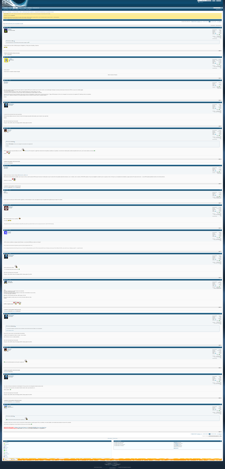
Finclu (6, 450)
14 (212, 21)
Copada (6, 452)
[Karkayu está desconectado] (5, 31)
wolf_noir (14, 187)
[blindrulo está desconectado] (6, 208)
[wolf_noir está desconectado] (5, 130)
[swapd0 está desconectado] (5, 232)
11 (208, 21)
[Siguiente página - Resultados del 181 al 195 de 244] (217, 21)
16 (215, 21)
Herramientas (212, 25)
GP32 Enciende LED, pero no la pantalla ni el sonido (14, 23)
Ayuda (214, 0)
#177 (220, 313)
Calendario (13, 9)
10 (206, 21)
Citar (220, 50)
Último (220, 21)
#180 (220, 404)
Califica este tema (218, 25)
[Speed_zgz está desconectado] (5, 282)
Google (6, 448)
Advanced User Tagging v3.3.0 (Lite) (106, 467)
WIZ (35, 427)
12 (209, 21)
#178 (220, 347)
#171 (220, 165)
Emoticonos (177, 443)
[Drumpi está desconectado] (5, 407)
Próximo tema (115, 438)
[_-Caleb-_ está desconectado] (6, 60)
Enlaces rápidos (28, 9)
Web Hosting (210, 459)
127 (220, 68)
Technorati (7, 444)
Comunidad (17, 9)
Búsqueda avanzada (219, 9)
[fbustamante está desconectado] (6, 105)
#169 (220, 102)
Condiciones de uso (216, 459)
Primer (199, 21)
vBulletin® (112, 463)
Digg (5, 445)
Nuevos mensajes (6, 9)
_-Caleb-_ (5, 54)
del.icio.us (6, 447)
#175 (220, 253)
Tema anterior (110, 438)
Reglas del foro (176, 448)
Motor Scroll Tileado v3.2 (23, 427)
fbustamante (7, 95)
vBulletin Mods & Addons (115, 467)
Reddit (6, 455)
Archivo (206, 459)
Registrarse (219, 0)
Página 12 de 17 (194, 21)
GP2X (34, 427)
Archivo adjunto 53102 (10, 330)
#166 (220, 27)
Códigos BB (175, 442)
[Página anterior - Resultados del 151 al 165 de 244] (201, 21)
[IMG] (177, 444)
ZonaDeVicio (203, 459)
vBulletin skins (110, 465)
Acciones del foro (22, 9)
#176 (220, 279)
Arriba (220, 459)
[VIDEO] (177, 445)
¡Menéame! (6, 442)
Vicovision (27, 150)
